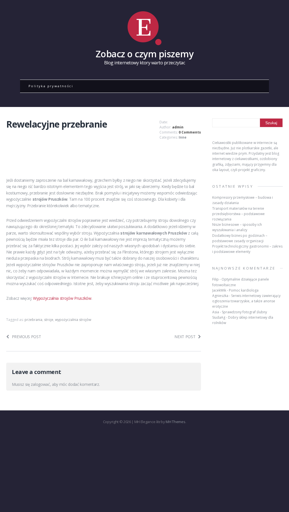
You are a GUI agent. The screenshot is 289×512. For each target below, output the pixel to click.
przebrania (33, 319)
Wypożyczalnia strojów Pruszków (62, 298)
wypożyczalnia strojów (73, 319)
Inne (183, 137)
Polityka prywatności (51, 86)
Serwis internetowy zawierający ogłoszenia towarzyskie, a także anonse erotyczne (246, 301)
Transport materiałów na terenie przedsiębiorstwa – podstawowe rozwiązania (238, 214)
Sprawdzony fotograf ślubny (244, 312)
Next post (184, 336)
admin (177, 127)
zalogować (40, 384)
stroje (48, 319)
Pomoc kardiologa (244, 290)
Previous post (26, 336)
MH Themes (175, 421)
